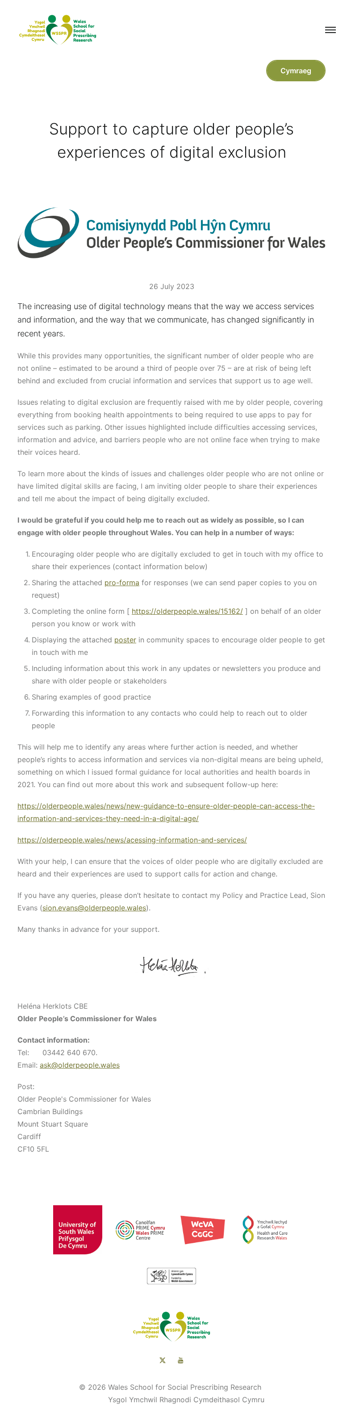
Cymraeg (295, 70)
